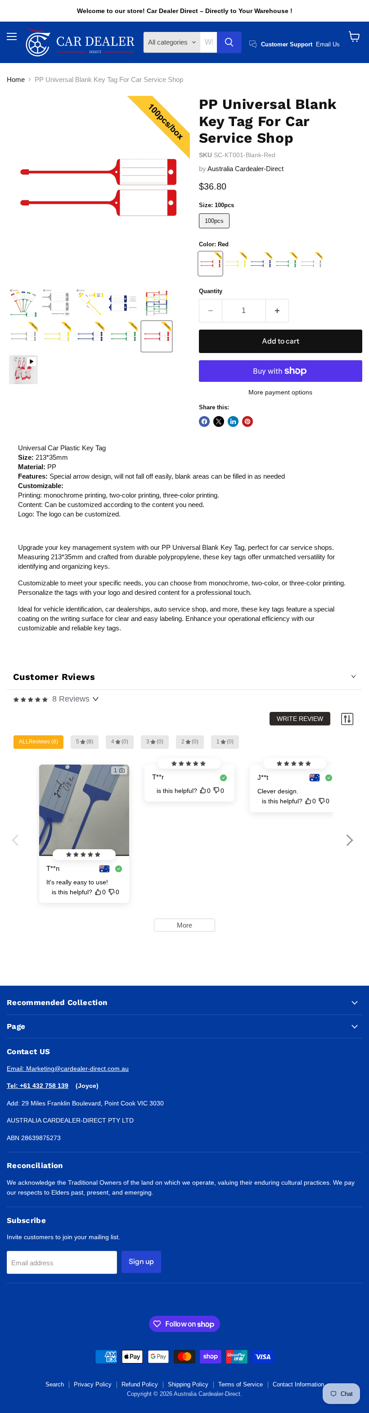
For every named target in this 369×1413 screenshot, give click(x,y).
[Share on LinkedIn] (233, 421)
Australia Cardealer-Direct (245, 168)
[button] (23, 303)
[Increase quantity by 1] (277, 310)
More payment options (280, 392)
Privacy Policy (93, 1384)
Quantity (210, 291)
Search (54, 1384)
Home (16, 79)
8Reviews (71, 698)
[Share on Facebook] (204, 421)
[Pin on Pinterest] (247, 421)
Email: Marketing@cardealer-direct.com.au (68, 1068)
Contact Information (298, 1384)
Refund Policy (140, 1384)
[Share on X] (218, 421)
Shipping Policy (188, 1384)
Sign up (141, 1261)
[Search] (229, 42)
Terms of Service (240, 1384)
